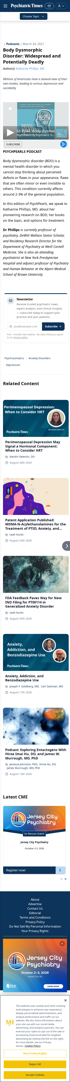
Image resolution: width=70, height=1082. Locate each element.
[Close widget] (62, 943)
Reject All (35, 1064)
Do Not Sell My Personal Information (35, 926)
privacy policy (21, 337)
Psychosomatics (14, 358)
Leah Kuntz (17, 534)
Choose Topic (31, 16)
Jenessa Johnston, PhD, (24, 764)
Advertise (35, 904)
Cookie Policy (33, 1046)
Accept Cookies (35, 1075)
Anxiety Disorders (40, 358)
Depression (13, 365)
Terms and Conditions (35, 917)
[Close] (65, 1000)
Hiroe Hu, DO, (47, 764)
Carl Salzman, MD (52, 686)
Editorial (35, 913)
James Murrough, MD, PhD (23, 768)
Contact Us (35, 908)
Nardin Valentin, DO (22, 456)
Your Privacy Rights (35, 931)
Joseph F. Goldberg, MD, (24, 686)
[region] (35, 1038)
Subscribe (51, 326)
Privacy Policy (35, 922)
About (35, 899)
